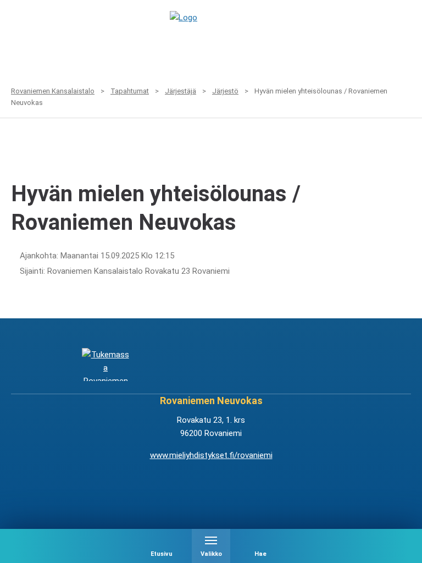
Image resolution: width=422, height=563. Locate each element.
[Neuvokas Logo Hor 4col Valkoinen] (246, 365)
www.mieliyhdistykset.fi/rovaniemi (211, 455)
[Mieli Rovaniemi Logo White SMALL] (316, 365)
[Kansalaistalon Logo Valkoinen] (176, 365)
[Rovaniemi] (105, 365)
